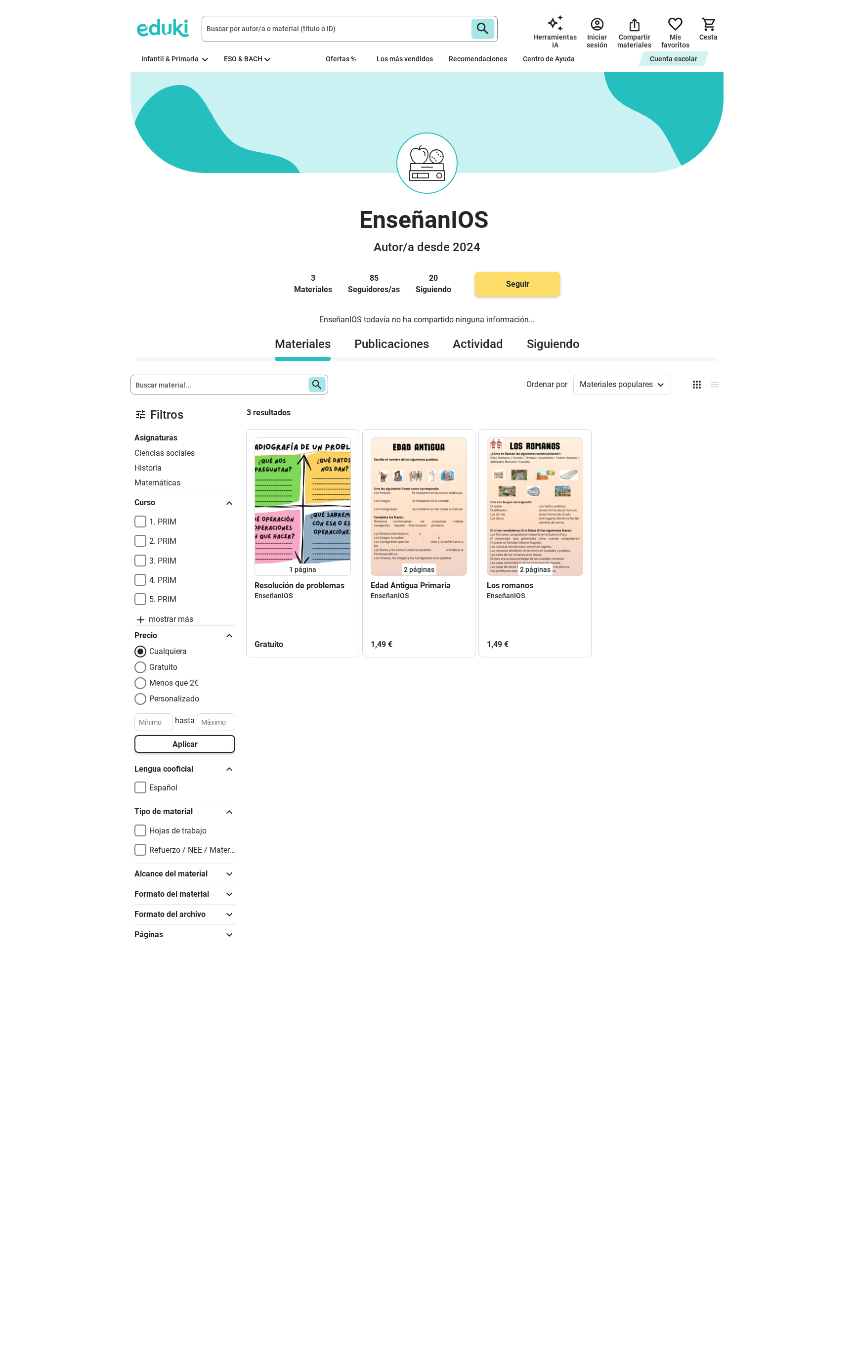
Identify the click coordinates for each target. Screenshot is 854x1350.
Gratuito (163, 667)
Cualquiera (168, 651)
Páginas (148, 934)
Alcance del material (171, 873)
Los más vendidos (405, 59)
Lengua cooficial (163, 769)
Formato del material (171, 894)
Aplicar (185, 744)
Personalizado (174, 698)
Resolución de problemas (299, 585)
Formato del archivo (170, 914)
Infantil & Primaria (170, 59)
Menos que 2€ (174, 683)
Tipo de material (163, 811)
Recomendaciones (478, 59)
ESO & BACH (243, 59)
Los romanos (510, 585)
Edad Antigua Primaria (411, 585)
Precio (145, 635)
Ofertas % (341, 59)
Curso (144, 502)
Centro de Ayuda (549, 59)
